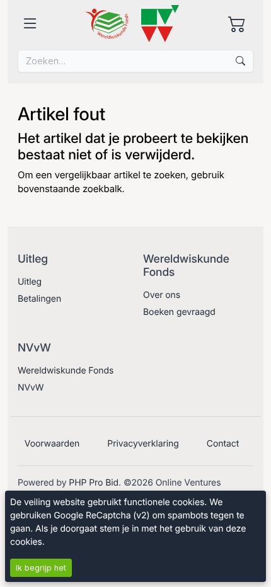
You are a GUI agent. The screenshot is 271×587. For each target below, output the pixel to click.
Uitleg (30, 281)
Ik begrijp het (41, 568)
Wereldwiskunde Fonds (65, 370)
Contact (223, 443)
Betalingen (39, 299)
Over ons (161, 295)
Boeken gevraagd (179, 312)
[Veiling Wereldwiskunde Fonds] (131, 23)
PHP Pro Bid (93, 482)
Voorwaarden (52, 443)
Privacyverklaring (142, 443)
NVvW (31, 387)
